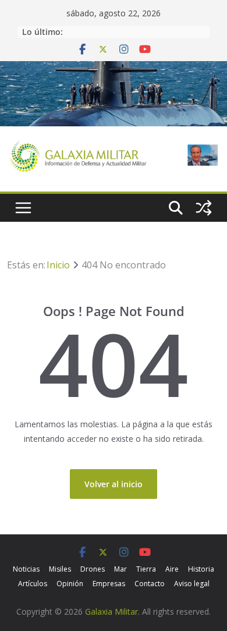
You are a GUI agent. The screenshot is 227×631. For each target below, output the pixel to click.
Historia (201, 569)
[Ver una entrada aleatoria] (204, 208)
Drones (92, 569)
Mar (120, 569)
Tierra (146, 569)
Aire (172, 569)
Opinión (69, 584)
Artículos (32, 584)
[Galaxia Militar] (113, 68)
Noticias (26, 569)
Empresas (109, 584)
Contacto (149, 584)
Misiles (60, 569)
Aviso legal (192, 584)
